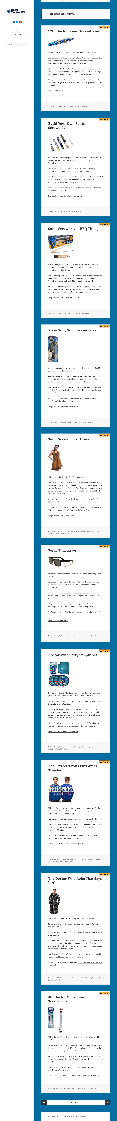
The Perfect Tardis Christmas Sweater (72, 768)
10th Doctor (81, 531)
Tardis (66, 749)
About (17, 31)
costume (95, 531)
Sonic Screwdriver (79, 106)
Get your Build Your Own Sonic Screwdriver (65, 196)
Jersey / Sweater (95, 859)
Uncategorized (67, 422)
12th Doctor (69, 106)
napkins (90, 747)
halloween (51, 533)
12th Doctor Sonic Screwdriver (74, 31)
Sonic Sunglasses (62, 550)
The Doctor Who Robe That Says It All (75, 880)
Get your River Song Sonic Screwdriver (63, 406)
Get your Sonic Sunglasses (58, 620)
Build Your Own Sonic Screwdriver (66, 125)
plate (49, 749)
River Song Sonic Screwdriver (73, 330)
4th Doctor (81, 1088)
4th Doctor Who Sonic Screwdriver (66, 999)
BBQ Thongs (73, 313)
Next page (107, 1102)
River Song (78, 422)
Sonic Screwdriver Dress (68, 439)
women (70, 533)
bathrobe (81, 978)
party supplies (98, 747)
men (49, 861)
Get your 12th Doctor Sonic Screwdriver (63, 91)
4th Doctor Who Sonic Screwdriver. (86, 1075)
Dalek (94, 978)
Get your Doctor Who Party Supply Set (63, 731)
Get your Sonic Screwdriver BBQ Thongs (63, 297)
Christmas (80, 859)
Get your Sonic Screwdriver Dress (61, 515)
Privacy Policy (17, 34)
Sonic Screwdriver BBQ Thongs (74, 228)
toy (87, 106)
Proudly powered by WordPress (75, 1116)
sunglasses (51, 638)
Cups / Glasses (82, 747)
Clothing (88, 531)
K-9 (97, 978)
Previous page (44, 1102)
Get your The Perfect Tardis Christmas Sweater (66, 844)
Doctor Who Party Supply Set (72, 655)
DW (61, 106)
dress (100, 531)
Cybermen (88, 978)
